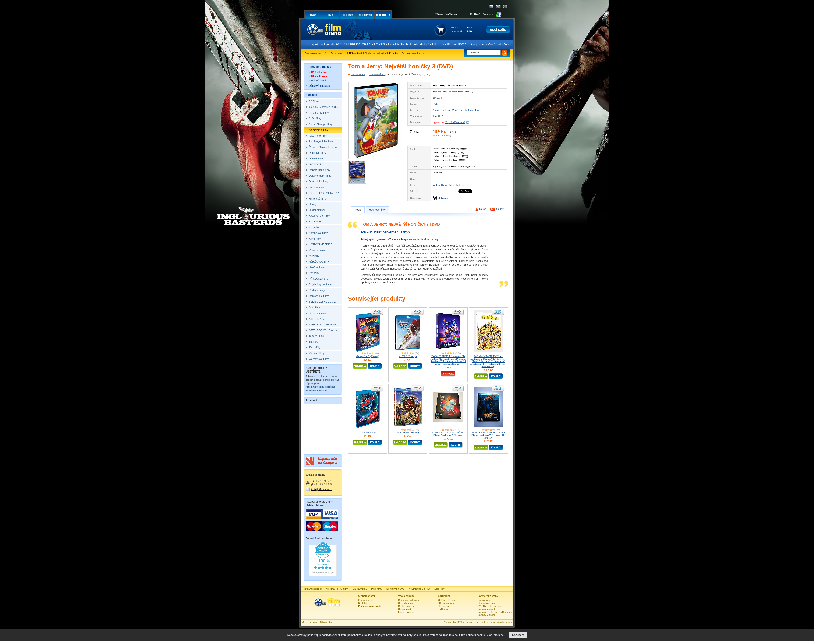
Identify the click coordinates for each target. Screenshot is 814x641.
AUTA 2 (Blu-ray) (367, 432)
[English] (505, 6)
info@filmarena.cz (321, 489)
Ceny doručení (338, 53)
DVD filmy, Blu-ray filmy (490, 606)
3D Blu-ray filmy (446, 603)
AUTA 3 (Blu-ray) (408, 356)
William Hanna (440, 185)
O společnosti (365, 600)
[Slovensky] (498, 6)
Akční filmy (439, 589)
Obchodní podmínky (375, 53)
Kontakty (393, 53)
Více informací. (495, 635)
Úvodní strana (358, 74)
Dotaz (482, 209)
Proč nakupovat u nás (316, 53)
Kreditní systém (406, 612)
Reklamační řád (406, 606)
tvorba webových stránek (499, 622)
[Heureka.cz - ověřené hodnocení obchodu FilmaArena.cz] (323, 575)
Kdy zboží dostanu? (455, 122)
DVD (435, 104)
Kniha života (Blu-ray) (408, 432)
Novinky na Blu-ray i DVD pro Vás (495, 612)
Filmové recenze (486, 603)
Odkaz (500, 209)
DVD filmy (443, 609)
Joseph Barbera (456, 185)
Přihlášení (475, 14)
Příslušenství (318, 80)
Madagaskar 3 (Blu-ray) (367, 356)
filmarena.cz (469, 622)
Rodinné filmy (472, 110)
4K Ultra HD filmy (447, 600)
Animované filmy (377, 74)
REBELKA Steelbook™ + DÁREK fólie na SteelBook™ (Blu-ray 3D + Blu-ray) (488, 435)
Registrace (488, 14)
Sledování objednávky (412, 53)
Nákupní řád (355, 53)
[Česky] (491, 6)
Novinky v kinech (486, 609)
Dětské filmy (457, 110)
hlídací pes (443, 198)
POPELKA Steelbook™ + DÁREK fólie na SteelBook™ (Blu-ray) (448, 433)
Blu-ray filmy (444, 606)
